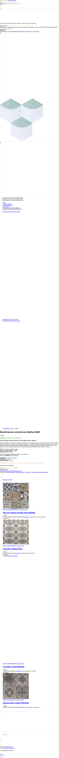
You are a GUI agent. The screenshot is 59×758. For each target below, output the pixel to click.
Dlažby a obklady (7, 204)
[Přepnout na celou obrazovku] (2, 756)
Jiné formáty (6, 206)
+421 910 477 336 (8, 746)
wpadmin (21, 31)
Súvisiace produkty (8, 479)
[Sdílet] (3, 756)
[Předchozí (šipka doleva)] (0, 757)
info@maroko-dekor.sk (8, 748)
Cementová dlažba (8, 205)
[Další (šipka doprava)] (2, 757)
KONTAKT (4, 733)
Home (4, 202)
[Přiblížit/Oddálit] (0, 756)
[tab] (31, 479)
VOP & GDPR (5, 734)
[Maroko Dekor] (12, 0)
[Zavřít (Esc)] (4, 756)
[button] (7, 509)
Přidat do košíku (4, 469)
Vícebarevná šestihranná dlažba (11, 208)
